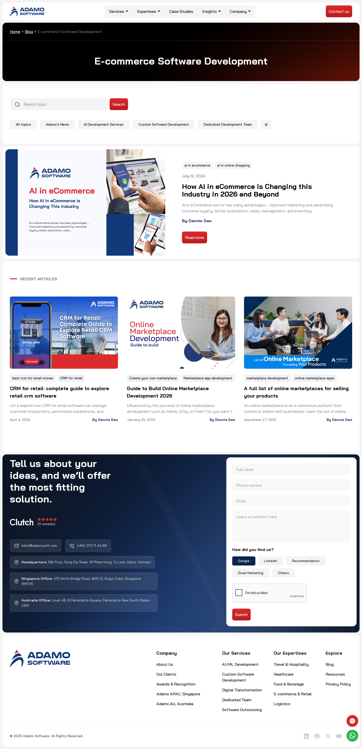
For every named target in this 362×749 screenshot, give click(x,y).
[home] (40, 658)
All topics (23, 124)
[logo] (27, 10)
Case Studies (181, 11)
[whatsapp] (353, 736)
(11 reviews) (46, 524)
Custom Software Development (163, 124)
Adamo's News (57, 124)
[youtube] (338, 736)
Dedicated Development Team (228, 124)
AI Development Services (104, 124)
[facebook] (317, 736)
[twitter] (328, 736)
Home (15, 31)
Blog (29, 31)
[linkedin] (306, 736)
